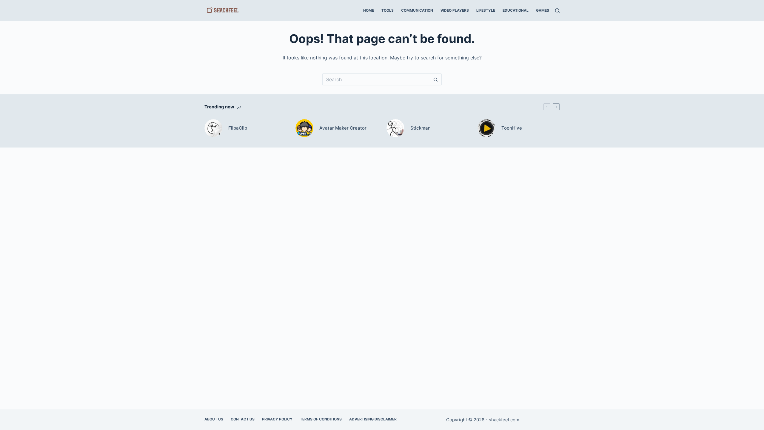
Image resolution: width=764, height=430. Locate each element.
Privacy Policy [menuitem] (277, 419)
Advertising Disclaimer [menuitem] (373, 419)
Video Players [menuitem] (454, 10)
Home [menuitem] (368, 10)
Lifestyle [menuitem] (485, 10)
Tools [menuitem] (387, 10)
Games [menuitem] (542, 10)
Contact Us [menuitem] (243, 419)
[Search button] (436, 79)
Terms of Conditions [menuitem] (321, 419)
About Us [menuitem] (213, 419)
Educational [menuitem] (516, 10)
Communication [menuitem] (417, 10)
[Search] (557, 10)
